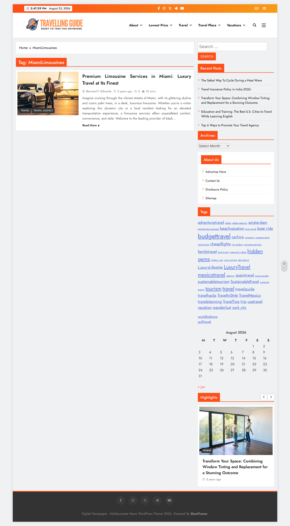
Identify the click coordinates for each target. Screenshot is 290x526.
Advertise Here (216, 171)
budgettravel (214, 236)
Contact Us (213, 180)
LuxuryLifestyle (210, 267)
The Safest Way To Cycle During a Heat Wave (231, 80)
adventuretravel (211, 222)
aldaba (228, 223)
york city (239, 307)
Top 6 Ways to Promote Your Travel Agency (230, 125)
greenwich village (238, 252)
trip (243, 301)
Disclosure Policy (217, 189)
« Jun (201, 386)
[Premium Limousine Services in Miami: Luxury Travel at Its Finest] (48, 93)
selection (230, 275)
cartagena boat (262, 237)
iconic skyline (230, 260)
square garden (262, 275)
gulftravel (204, 321)
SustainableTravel (245, 281)
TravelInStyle (227, 295)
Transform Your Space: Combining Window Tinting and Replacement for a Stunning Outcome (235, 100)
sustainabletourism (213, 281)
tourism (213, 288)
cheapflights (220, 244)
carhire (238, 237)
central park (203, 244)
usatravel (255, 301)
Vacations (234, 25)
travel (228, 288)
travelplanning (210, 301)
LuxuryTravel (237, 267)
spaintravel (245, 275)
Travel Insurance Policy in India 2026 (226, 89)
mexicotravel (211, 275)
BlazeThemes (199, 514)
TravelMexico (250, 295)
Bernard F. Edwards (98, 91)
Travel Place (207, 25)
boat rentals (250, 229)
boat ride (265, 228)
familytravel (207, 251)
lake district (243, 260)
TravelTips (231, 301)
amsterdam (257, 222)
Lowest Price (158, 25)
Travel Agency (43, 110)
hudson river (217, 260)
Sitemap (211, 198)
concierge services (252, 244)
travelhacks (207, 295)
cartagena (249, 237)
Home (207, 450)
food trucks (223, 252)
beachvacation (232, 228)
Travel (183, 25)
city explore (237, 244)
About (133, 25)
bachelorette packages (208, 229)
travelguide (245, 289)
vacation (205, 307)
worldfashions (207, 316)
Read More (89, 125)
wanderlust (222, 307)
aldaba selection (239, 223)
